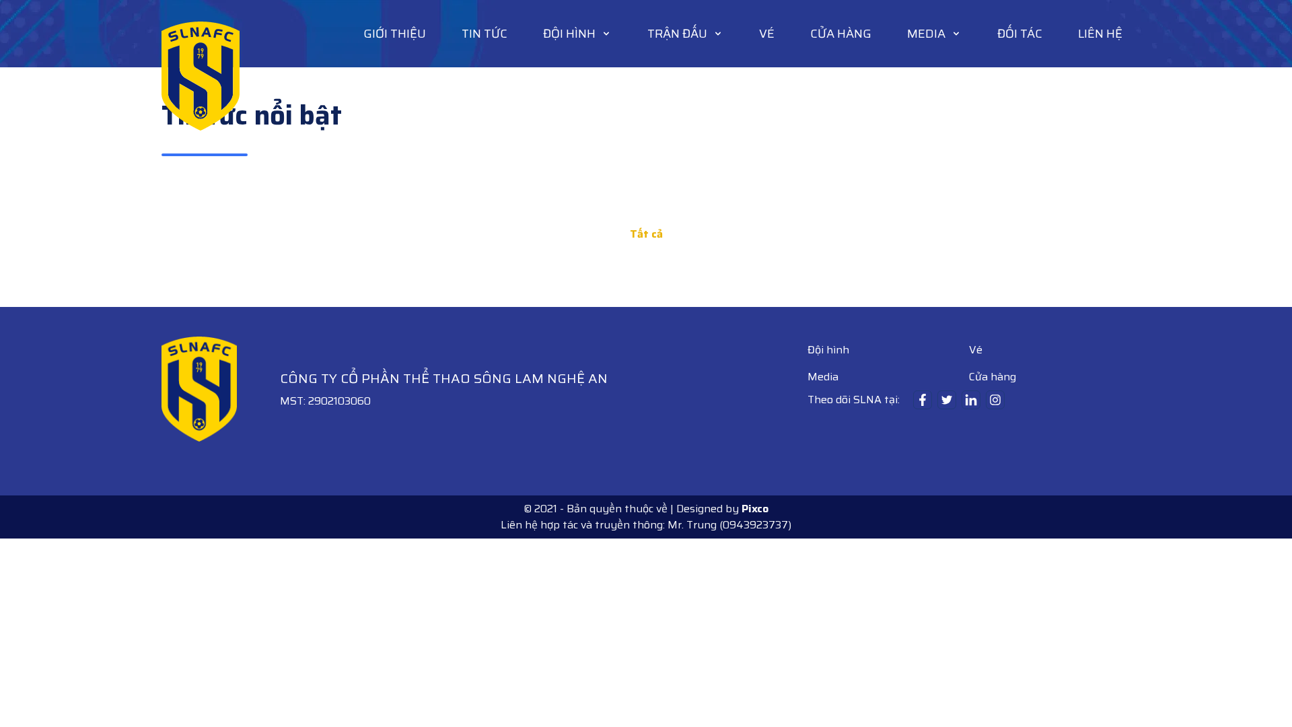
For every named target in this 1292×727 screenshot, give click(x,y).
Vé (767, 33)
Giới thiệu (394, 33)
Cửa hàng (840, 33)
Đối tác (1019, 33)
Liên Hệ (1100, 33)
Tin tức (484, 33)
